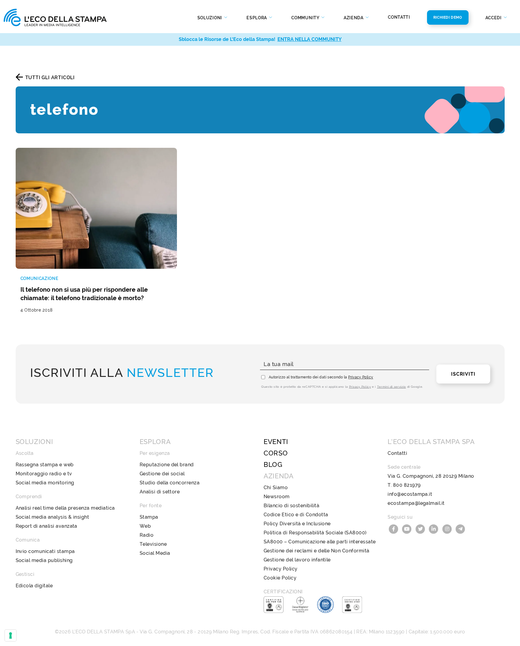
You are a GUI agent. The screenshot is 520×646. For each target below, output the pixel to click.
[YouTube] (407, 528)
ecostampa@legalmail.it (416, 503)
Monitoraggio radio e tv (44, 474)
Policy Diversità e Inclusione (297, 523)
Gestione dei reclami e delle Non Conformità (317, 551)
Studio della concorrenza (170, 483)
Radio (146, 535)
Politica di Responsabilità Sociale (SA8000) (315, 533)
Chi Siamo (276, 487)
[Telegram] (461, 528)
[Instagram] (447, 528)
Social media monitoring (45, 483)
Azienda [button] (354, 17)
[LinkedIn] (434, 528)
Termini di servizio (391, 387)
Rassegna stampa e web (45, 464)
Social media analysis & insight (52, 517)
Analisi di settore (160, 492)
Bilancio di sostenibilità (291, 505)
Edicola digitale (34, 586)
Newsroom (277, 496)
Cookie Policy (280, 578)
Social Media (155, 553)
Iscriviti (463, 374)
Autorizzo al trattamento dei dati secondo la (321, 377)
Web (145, 526)
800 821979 (407, 485)
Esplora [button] (257, 17)
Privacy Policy (360, 377)
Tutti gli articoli (50, 77)
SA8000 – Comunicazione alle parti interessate (320, 542)
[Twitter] (421, 528)
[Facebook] (394, 528)
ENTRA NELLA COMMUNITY (309, 39)
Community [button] (305, 17)
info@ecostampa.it (410, 494)
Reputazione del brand (167, 464)
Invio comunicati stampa (45, 551)
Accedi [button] (494, 17)
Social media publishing (44, 560)
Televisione (153, 544)
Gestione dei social (162, 474)
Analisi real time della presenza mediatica (65, 508)
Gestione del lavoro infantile (297, 560)
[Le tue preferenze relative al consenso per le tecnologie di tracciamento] (10, 635)
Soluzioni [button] (210, 17)
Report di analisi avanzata (46, 526)
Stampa (149, 517)
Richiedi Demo (447, 17)
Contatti (399, 17)
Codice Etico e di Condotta (296, 514)
